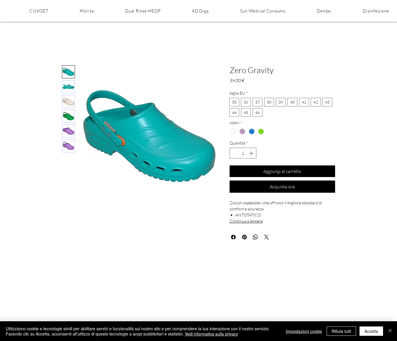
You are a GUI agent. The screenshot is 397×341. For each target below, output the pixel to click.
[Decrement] (234, 153)
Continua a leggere (246, 221)
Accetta (371, 331)
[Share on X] (266, 237)
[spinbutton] (243, 153)
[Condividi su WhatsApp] (255, 237)
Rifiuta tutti (341, 331)
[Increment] (251, 153)
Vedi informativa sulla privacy (211, 334)
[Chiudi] (390, 331)
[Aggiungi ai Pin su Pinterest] (244, 237)
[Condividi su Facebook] (233, 237)
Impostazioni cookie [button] (304, 331)
